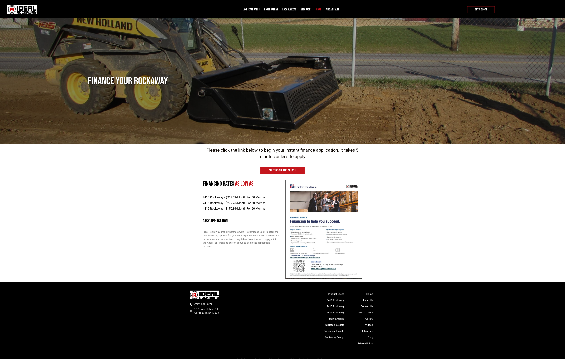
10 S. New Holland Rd (206, 309)
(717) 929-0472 (203, 304)
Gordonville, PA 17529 (206, 312)
